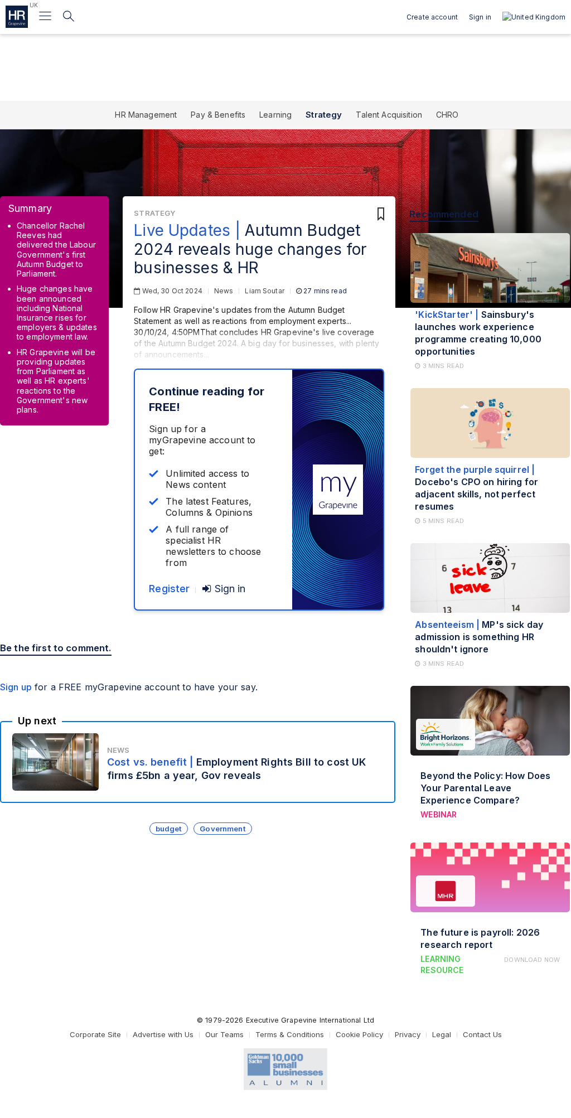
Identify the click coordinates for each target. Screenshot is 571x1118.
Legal (441, 1034)
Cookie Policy (359, 1034)
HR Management (146, 114)
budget (169, 828)
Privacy (407, 1034)
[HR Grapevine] (16, 16)
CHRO (447, 114)
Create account (432, 17)
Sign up (16, 687)
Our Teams (224, 1034)
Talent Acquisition (389, 114)
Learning (275, 114)
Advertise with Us (163, 1034)
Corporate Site (95, 1034)
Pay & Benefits (218, 114)
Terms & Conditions (289, 1034)
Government (222, 828)
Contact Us (482, 1034)
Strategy (324, 114)
